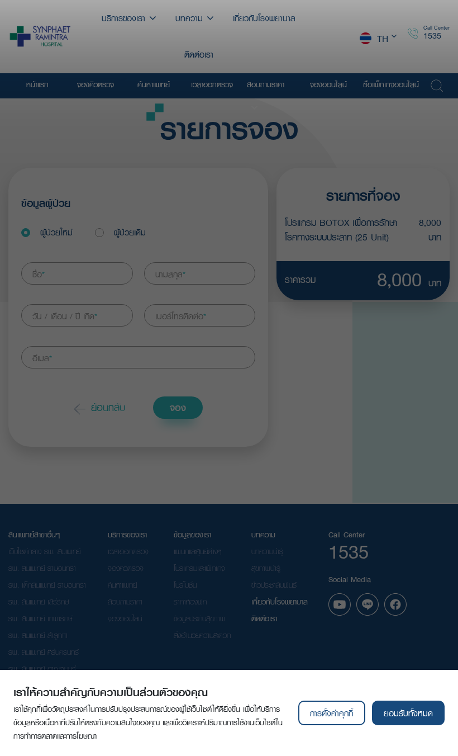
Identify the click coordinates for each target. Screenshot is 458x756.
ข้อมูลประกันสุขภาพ (199, 618)
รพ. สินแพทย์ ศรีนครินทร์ (43, 652)
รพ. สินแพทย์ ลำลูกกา (38, 635)
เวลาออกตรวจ (128, 551)
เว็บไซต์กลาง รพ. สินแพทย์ (44, 551)
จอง (178, 407)
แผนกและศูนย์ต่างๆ (198, 551)
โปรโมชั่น (185, 585)
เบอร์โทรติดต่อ (180, 316)
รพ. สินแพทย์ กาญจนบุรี (42, 668)
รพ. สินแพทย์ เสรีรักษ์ (38, 601)
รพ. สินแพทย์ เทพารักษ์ (40, 618)
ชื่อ (38, 274)
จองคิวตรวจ (126, 568)
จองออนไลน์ (125, 618)
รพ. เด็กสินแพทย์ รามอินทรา (47, 585)
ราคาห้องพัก (190, 601)
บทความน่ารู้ (267, 551)
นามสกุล (170, 274)
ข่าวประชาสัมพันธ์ (274, 585)
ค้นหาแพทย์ (122, 585)
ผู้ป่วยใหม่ (56, 232)
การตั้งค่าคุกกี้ (331, 713)
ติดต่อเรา (264, 618)
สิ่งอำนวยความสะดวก (202, 635)
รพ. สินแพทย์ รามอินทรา (42, 568)
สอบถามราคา (125, 601)
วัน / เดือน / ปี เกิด (64, 316)
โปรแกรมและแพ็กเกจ (199, 568)
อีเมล (42, 358)
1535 (432, 35)
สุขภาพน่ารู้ (265, 568)
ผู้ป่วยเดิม (130, 232)
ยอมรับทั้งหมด (408, 713)
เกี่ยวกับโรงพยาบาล (279, 601)
